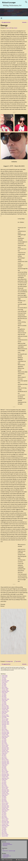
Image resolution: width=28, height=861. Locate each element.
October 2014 (5, 792)
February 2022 (5, 705)
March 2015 (4, 786)
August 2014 (4, 795)
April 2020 (4, 717)
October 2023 (5, 690)
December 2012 (5, 821)
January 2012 (5, 836)
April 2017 (4, 757)
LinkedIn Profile (6, 854)
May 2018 (4, 741)
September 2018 (5, 736)
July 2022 (4, 701)
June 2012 (4, 829)
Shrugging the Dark (5, 22)
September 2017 (5, 751)
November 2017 (5, 749)
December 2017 (5, 747)
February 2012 (5, 834)
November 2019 (5, 722)
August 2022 (4, 700)
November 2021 (5, 708)
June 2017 (4, 754)
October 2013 (5, 808)
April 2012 (4, 832)
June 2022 (4, 703)
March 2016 (4, 770)
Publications (5, 845)
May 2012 (4, 830)
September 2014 (5, 793)
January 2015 (5, 788)
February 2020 (5, 719)
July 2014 (4, 796)
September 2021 (5, 711)
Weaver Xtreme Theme (22, 859)
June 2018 (4, 740)
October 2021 (5, 709)
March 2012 (4, 833)
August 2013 (4, 811)
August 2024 (4, 682)
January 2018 (5, 746)
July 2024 (4, 683)
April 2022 (4, 704)
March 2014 (4, 801)
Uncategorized (9, 661)
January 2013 (5, 820)
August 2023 (4, 692)
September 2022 (5, 699)
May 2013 (4, 815)
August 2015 (4, 779)
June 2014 (4, 797)
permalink (18, 661)
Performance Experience (7, 844)
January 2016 (5, 772)
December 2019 (5, 721)
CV (3, 849)
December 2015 (5, 774)
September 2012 (5, 825)
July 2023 (4, 694)
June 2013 (4, 813)
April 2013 (4, 816)
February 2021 (5, 715)
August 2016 (4, 765)
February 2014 (5, 803)
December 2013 (5, 805)
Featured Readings (6, 843)
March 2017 (4, 758)
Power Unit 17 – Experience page (9, 850)
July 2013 (4, 812)
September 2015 (5, 778)
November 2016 (5, 762)
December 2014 (5, 790)
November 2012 (5, 822)
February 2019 (5, 730)
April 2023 (4, 697)
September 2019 (5, 724)
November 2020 (5, 716)
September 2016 (5, 763)
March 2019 (4, 729)
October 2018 (5, 734)
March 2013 (4, 817)
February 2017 (5, 759)
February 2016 (5, 771)
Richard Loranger (9, 2)
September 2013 (5, 809)
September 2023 (5, 691)
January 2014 (5, 804)
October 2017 (5, 750)
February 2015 (5, 787)
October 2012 (5, 824)
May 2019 (4, 728)
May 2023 (4, 696)
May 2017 (4, 755)
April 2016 (4, 768)
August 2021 (4, 712)
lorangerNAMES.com (7, 855)
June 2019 (4, 726)
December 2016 (5, 761)
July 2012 (4, 828)
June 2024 (4, 684)
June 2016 (4, 766)
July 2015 (4, 780)
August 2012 (4, 826)
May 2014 (4, 799)
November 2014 (5, 791)
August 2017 (4, 753)
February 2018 (5, 745)
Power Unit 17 (5, 857)
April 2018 (4, 742)
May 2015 (4, 783)
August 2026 (4, 675)
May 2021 (4, 713)
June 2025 (4, 679)
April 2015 (4, 784)
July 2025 (4, 678)
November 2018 (5, 733)
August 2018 (4, 737)
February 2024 (5, 688)
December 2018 (5, 732)
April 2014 (4, 800)
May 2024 (4, 686)
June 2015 (4, 782)
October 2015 (5, 776)
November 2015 (5, 775)
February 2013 (5, 818)
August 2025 (4, 676)
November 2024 (5, 680)
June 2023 (4, 695)
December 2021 (5, 707)
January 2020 (5, 720)
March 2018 (4, 743)
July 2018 (4, 738)
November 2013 (5, 807)
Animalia (24, 22)
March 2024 (4, 687)
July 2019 (4, 725)
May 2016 (4, 767)
